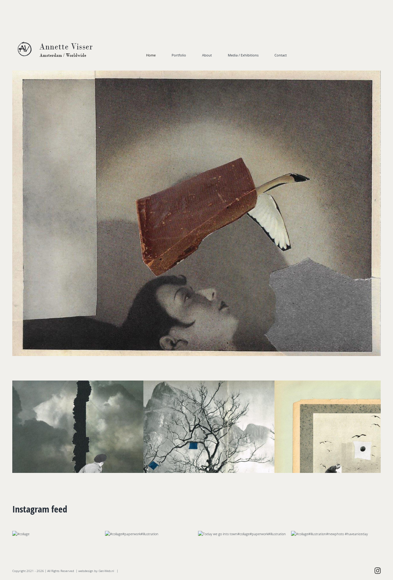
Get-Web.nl (106, 571)
